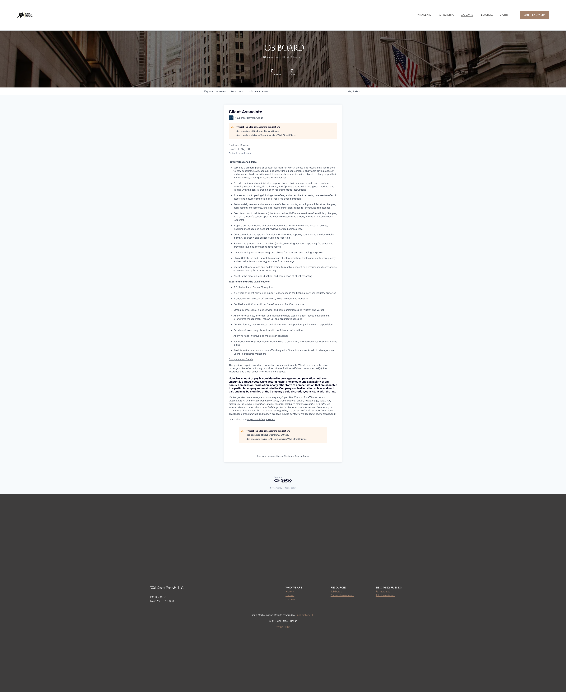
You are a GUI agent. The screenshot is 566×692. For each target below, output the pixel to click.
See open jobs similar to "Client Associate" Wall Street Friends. (266, 135)
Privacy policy (276, 488)
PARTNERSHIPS (446, 15)
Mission (290, 595)
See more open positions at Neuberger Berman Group (283, 456)
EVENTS (504, 15)
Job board (336, 591)
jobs (236, 91)
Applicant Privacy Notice (261, 419)
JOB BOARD (467, 15)
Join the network (385, 595)
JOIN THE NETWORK (534, 15)
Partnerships (383, 591)
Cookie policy (290, 488)
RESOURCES (486, 15)
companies (215, 91)
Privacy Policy (282, 626)
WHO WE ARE (424, 15)
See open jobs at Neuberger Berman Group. (257, 131)
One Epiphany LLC (305, 615)
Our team (291, 599)
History (290, 591)
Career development (342, 595)
